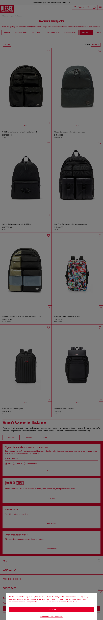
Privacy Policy (57, 602)
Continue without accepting (51, 616)
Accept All (51, 610)
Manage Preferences (34, 602)
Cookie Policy (71, 602)
